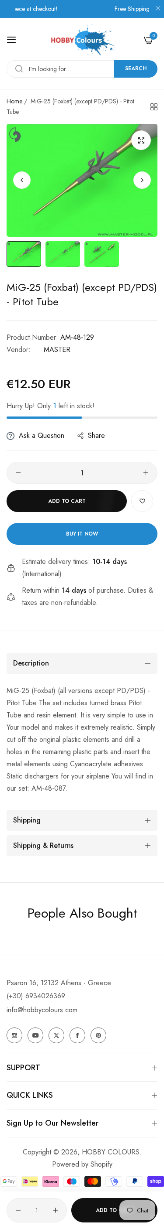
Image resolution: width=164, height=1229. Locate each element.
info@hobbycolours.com (42, 1010)
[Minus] (18, 472)
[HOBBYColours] (82, 39)
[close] (158, 9)
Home (14, 101)
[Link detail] (14, 1035)
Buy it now (82, 534)
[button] (142, 180)
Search (136, 68)
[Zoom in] (141, 140)
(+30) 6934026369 (36, 996)
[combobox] (82, 69)
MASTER (57, 350)
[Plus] (146, 472)
